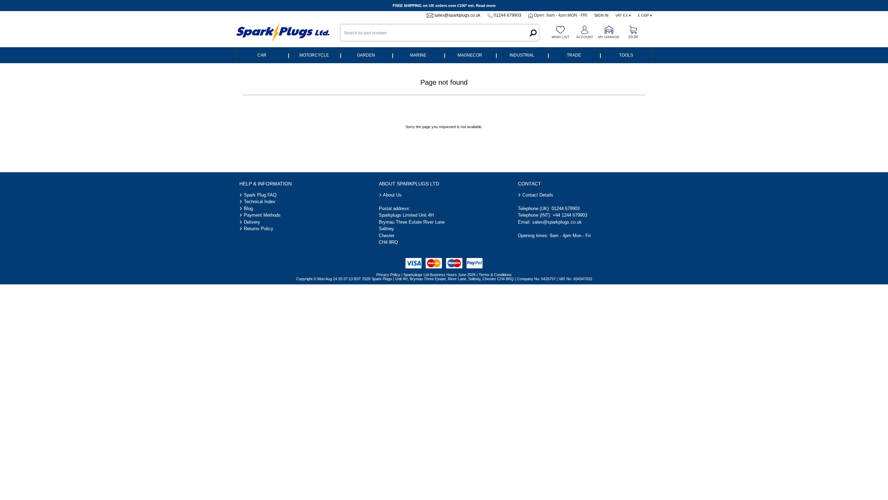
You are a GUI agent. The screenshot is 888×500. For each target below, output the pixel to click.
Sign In (601, 15)
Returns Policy (258, 228)
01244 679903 (507, 15)
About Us (392, 195)
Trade (574, 55)
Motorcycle (314, 55)
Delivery (252, 222)
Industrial (522, 55)
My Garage (609, 37)
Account (584, 37)
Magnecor (470, 55)
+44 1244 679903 (570, 215)
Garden (366, 55)
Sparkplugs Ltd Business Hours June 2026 (439, 275)
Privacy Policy (388, 275)
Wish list (560, 37)
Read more (486, 5)
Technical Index (259, 201)
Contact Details (537, 195)
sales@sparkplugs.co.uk (457, 15)
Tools (626, 55)
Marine (418, 55)
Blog (248, 208)
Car (261, 55)
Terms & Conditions (495, 275)
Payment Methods (262, 215)
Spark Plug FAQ (260, 195)
